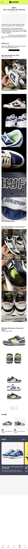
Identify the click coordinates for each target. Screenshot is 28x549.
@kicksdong (4, 35)
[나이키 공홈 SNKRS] (14, 50)
